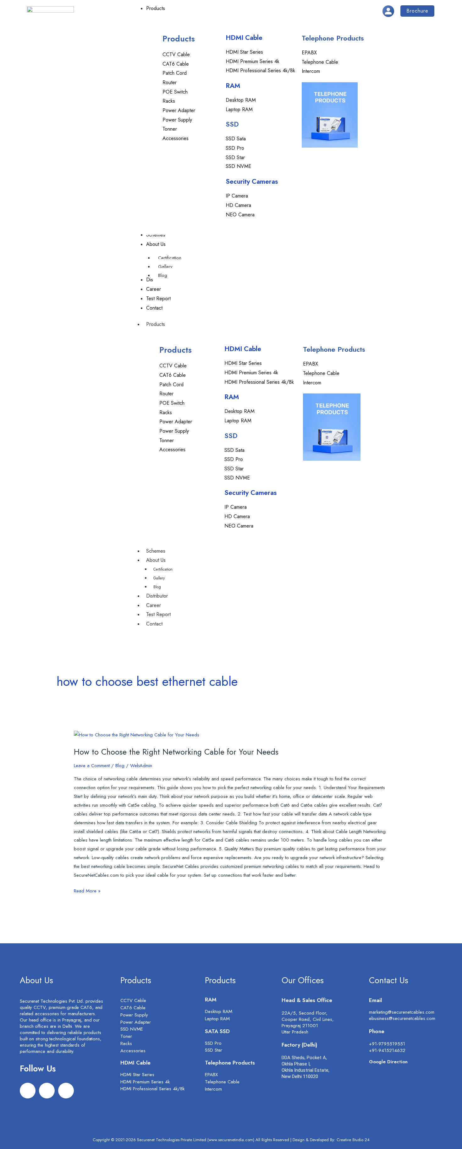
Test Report (158, 614)
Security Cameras (252, 181)
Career (153, 605)
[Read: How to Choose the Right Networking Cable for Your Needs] (136, 734)
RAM (233, 85)
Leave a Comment (92, 765)
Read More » (87, 890)
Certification (163, 569)
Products (155, 324)
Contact (154, 623)
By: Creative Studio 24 (350, 1140)
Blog (157, 587)
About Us (156, 560)
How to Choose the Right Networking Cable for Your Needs (176, 751)
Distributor (157, 595)
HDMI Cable (244, 37)
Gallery (159, 578)
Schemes (155, 551)
